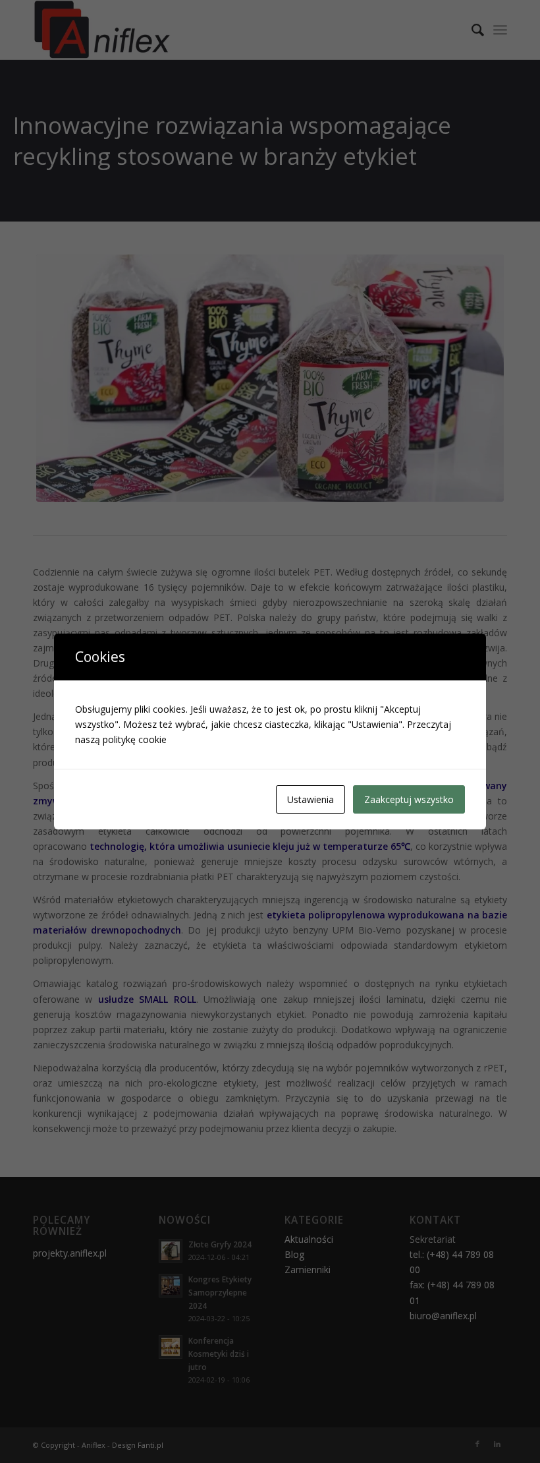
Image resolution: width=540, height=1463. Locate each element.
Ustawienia (310, 799)
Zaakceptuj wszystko (409, 799)
